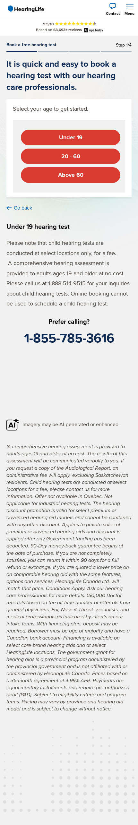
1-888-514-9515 (67, 283)
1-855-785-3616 (69, 338)
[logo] (25, 9)
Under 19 (70, 137)
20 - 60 (70, 156)
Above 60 (70, 175)
